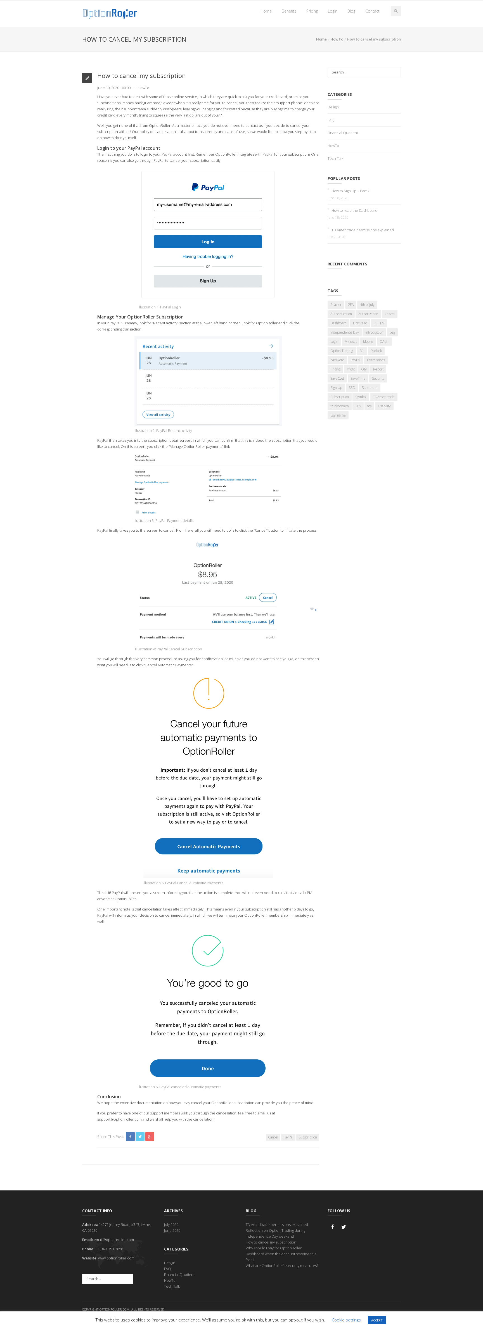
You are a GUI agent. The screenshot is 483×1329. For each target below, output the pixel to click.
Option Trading (341, 350)
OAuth (384, 341)
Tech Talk (335, 158)
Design (333, 107)
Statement (370, 387)
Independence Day (344, 332)
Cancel (273, 1137)
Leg (392, 332)
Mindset (351, 341)
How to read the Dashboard (354, 210)
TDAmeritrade (384, 396)
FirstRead (360, 323)
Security (378, 378)
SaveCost (337, 378)
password (337, 360)
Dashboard (338, 323)
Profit (351, 369)
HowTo (336, 39)
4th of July (367, 304)
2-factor (336, 304)
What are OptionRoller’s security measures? (282, 1265)
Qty (364, 369)
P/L (361, 350)
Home (266, 11)
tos (369, 406)
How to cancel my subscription (271, 1242)
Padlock (376, 350)
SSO (352, 387)
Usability (384, 406)
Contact (372, 11)
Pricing (312, 11)
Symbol (360, 396)
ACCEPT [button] (377, 1320)
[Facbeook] (333, 1227)
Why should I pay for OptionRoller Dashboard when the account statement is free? (281, 1253)
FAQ (331, 119)
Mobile (368, 341)
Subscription (308, 1137)
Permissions (376, 360)
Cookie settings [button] (346, 1320)
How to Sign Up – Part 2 (351, 190)
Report (378, 369)
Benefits (289, 11)
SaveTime (358, 378)
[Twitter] (344, 1227)
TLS (358, 406)
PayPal (288, 1137)
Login (332, 11)
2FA (351, 304)
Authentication (341, 314)
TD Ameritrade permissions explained (363, 229)
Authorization (368, 314)
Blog (351, 11)
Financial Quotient (343, 132)
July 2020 (171, 1224)
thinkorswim (339, 406)
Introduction (374, 332)
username (338, 415)
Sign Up (336, 387)
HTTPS (379, 323)
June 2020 (172, 1230)
